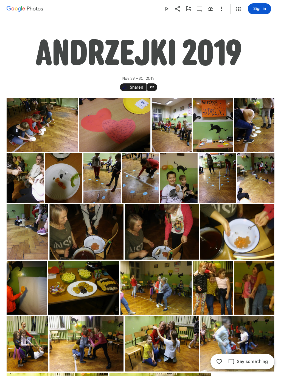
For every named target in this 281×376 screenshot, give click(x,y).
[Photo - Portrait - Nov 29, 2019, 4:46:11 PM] (63, 178)
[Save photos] (210, 8)
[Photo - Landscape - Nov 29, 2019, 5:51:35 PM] (156, 288)
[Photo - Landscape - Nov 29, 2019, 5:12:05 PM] (86, 232)
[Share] (177, 8)
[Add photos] (188, 8)
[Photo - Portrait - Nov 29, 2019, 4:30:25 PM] (172, 125)
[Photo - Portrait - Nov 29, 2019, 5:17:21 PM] (27, 288)
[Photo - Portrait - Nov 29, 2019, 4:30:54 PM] (213, 125)
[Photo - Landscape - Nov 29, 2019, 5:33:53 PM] (83, 288)
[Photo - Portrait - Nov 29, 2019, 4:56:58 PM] (217, 178)
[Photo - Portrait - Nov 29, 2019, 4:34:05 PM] (254, 125)
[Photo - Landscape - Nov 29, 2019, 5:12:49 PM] (162, 232)
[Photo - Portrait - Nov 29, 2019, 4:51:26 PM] (102, 178)
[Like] (219, 361)
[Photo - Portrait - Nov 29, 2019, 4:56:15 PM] (179, 178)
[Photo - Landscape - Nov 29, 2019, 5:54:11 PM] (86, 344)
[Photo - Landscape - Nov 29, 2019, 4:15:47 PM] (42, 125)
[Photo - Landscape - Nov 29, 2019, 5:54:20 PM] (162, 344)
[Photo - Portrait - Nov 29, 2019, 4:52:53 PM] (140, 178)
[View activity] (199, 8)
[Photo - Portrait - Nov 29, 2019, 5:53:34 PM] (27, 344)
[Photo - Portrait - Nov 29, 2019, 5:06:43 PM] (255, 178)
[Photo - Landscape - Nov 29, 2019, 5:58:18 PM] (237, 344)
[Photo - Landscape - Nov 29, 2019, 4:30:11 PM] (114, 125)
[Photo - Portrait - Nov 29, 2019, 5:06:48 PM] (27, 232)
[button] (238, 9)
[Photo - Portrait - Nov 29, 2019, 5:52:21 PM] (213, 288)
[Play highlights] (166, 8)
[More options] (221, 8)
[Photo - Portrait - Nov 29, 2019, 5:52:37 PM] (254, 288)
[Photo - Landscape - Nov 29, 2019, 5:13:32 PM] (237, 232)
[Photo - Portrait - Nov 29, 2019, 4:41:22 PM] (25, 178)
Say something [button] (252, 361)
